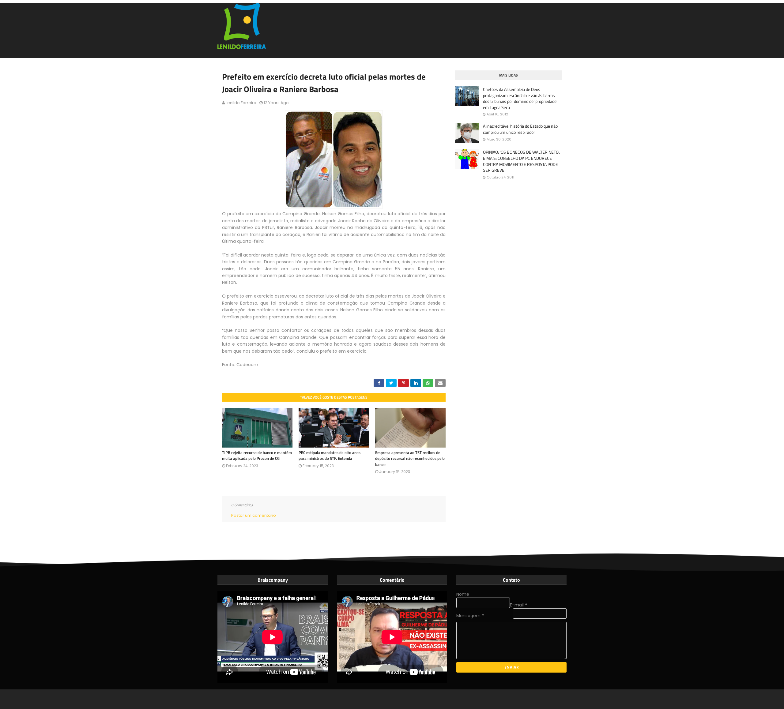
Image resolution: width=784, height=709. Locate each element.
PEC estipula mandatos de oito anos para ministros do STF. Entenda (329, 455)
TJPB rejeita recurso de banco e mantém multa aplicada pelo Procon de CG (257, 455)
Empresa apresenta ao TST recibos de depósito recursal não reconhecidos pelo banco (410, 458)
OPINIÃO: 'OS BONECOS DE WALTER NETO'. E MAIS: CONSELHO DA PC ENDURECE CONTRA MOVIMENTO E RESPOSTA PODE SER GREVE (521, 161)
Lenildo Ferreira (241, 103)
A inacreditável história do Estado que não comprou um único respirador (520, 129)
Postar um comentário (253, 515)
